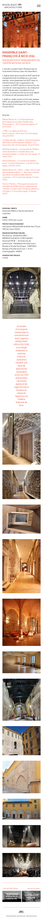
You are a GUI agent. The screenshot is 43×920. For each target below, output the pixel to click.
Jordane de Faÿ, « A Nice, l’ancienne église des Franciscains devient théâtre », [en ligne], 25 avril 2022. (21, 142)
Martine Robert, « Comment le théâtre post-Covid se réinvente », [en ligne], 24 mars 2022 (20, 163)
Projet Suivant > (34, 888)
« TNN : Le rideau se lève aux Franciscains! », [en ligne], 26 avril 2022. (20, 133)
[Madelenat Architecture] (15, 6)
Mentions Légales (31, 916)
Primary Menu (39, 6)
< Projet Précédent (10, 888)
